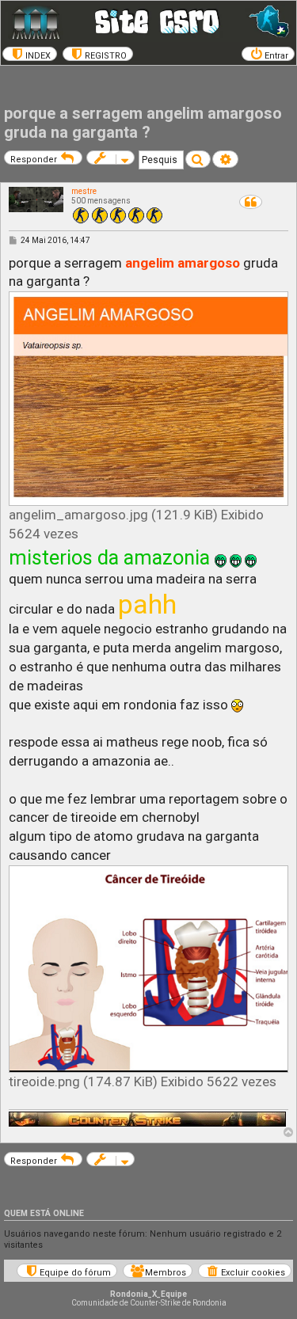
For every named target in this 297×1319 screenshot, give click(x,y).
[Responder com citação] (250, 202)
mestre (84, 191)
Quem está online (44, 1213)
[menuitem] (29, 54)
